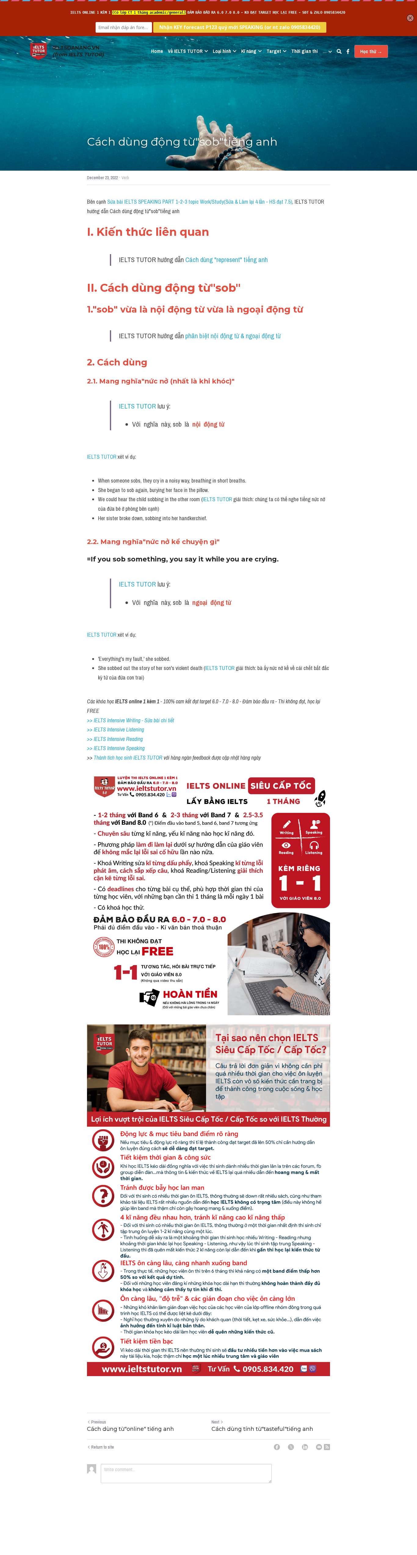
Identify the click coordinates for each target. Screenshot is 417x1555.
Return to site (102, 1447)
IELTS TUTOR (137, 406)
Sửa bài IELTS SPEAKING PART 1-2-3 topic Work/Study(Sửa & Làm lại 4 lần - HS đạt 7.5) (199, 201)
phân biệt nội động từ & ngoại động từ (233, 335)
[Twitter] (291, 1447)
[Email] (319, 1447)
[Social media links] (348, 51)
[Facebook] (277, 1447)
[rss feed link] (327, 1447)
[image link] (38, 51)
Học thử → (371, 51)
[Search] (339, 51)
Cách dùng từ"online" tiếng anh (130, 1429)
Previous (98, 1422)
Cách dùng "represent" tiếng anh (226, 259)
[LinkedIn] (305, 1447)
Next (215, 1422)
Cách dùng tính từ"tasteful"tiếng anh (262, 1429)
